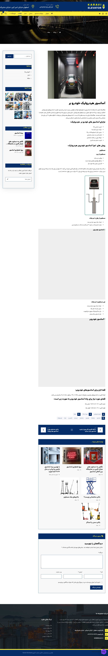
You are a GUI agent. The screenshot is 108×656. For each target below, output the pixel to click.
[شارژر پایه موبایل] (27, 106)
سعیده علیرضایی (97, 414)
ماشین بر (70, 418)
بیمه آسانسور (19, 133)
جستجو (9, 56)
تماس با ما (47, 634)
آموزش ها (56, 475)
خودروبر (87, 418)
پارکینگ (93, 418)
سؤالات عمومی (46, 636)
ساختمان (81, 418)
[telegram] (99, 13)
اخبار (52, 475)
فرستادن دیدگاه (96, 588)
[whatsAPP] (103, 13)
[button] (2, 13)
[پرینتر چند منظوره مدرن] (27, 97)
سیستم (75, 418)
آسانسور (98, 418)
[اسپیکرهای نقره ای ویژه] (18, 106)
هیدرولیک (60, 418)
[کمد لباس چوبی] (27, 115)
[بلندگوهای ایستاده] (9, 106)
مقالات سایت (46, 628)
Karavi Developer (28, 653)
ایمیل (80, 572)
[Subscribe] (7, 179)
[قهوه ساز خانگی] (18, 115)
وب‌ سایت (59, 572)
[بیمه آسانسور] (28, 135)
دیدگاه (100, 553)
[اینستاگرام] (106, 13)
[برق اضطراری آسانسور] (28, 152)
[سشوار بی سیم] (18, 97)
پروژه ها (48, 631)
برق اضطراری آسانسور (16, 150)
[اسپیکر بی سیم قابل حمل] (9, 97)
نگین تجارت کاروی (37, 653)
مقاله (75, 414)
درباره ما (48, 626)
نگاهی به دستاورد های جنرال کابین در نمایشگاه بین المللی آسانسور (15, 144)
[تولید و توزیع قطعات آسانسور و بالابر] (96, 6)
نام (101, 572)
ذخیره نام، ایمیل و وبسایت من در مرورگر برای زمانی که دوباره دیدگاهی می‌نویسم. (79, 582)
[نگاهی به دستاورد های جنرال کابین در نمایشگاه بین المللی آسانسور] (28, 144)
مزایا (65, 418)
